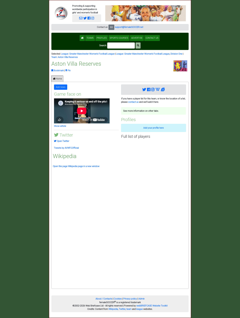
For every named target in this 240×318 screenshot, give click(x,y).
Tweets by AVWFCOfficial (66, 148)
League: (120, 53)
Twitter (122, 309)
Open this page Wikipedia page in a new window (76, 166)
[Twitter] (85, 18)
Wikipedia (113, 309)
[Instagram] (92, 18)
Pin (69, 70)
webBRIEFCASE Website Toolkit (152, 305)
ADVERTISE (136, 38)
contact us (133, 102)
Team (54, 57)
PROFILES (102, 38)
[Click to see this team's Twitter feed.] (144, 89)
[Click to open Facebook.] (148, 89)
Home (58, 78)
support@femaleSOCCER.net (129, 27)
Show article (60, 126)
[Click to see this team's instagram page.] (152, 89)
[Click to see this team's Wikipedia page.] (157, 89)
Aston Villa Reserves (68, 57)
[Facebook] (89, 18)
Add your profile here (153, 128)
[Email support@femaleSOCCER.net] (80, 18)
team (129, 309)
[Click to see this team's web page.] (163, 89)
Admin (141, 298)
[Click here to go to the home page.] (61, 13)
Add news (60, 87)
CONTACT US (152, 38)
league (139, 309)
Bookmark (58, 70)
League (64, 53)
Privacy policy (130, 298)
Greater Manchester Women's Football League (92, 53)
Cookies (118, 298)
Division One (176, 53)
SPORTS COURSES (119, 38)
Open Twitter (62, 141)
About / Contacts (104, 298)
